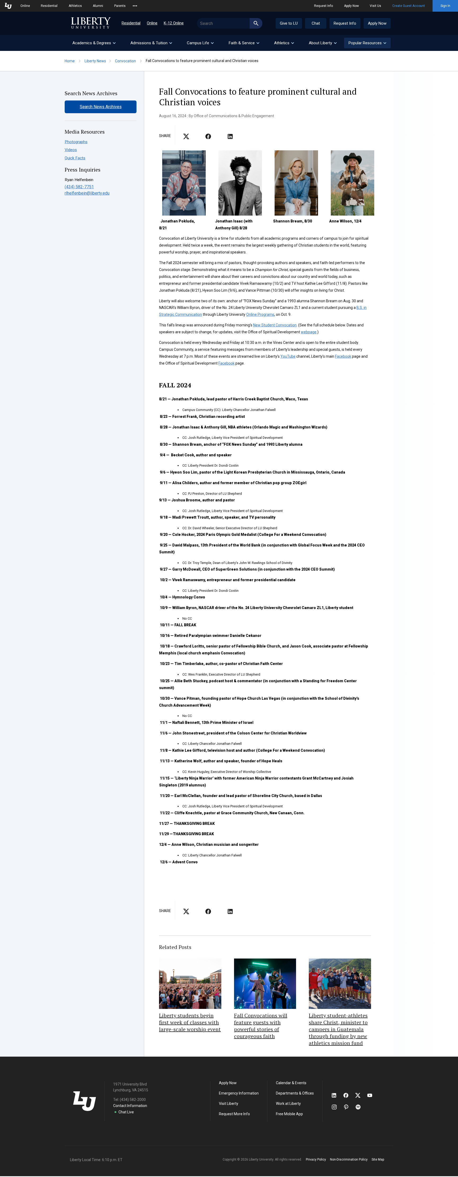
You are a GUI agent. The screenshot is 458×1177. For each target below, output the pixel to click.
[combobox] (229, 23)
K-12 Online (174, 23)
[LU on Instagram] (336, 1107)
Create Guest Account (408, 6)
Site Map (378, 1159)
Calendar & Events (291, 1083)
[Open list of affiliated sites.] (135, 6)
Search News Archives (101, 106)
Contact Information (130, 1106)
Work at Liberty (288, 1103)
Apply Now (351, 6)
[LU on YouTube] (372, 1095)
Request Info (323, 6)
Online (25, 6)
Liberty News (95, 61)
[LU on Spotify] (360, 1107)
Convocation (125, 61)
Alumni (98, 6)
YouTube (288, 356)
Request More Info (234, 1114)
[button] (367, 43)
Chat (316, 23)
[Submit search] (256, 23)
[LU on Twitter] (360, 1095)
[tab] (94, 43)
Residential (49, 6)
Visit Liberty (228, 1103)
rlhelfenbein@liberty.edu (87, 193)
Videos (71, 149)
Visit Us (375, 6)
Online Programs (260, 314)
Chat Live (126, 1112)
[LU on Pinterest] (348, 1107)
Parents (120, 6)
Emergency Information (239, 1093)
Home (70, 61)
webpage (308, 332)
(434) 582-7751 (79, 186)
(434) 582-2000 (133, 1099)
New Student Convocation (275, 325)
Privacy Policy (316, 1159)
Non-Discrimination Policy (349, 1159)
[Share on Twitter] (208, 138)
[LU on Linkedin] (336, 1095)
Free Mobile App (289, 1114)
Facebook (343, 356)
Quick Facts (75, 158)
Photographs (76, 141)
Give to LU (289, 23)
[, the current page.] (186, 138)
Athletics (75, 6)
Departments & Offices (295, 1093)
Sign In (445, 6)
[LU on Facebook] (348, 1095)
